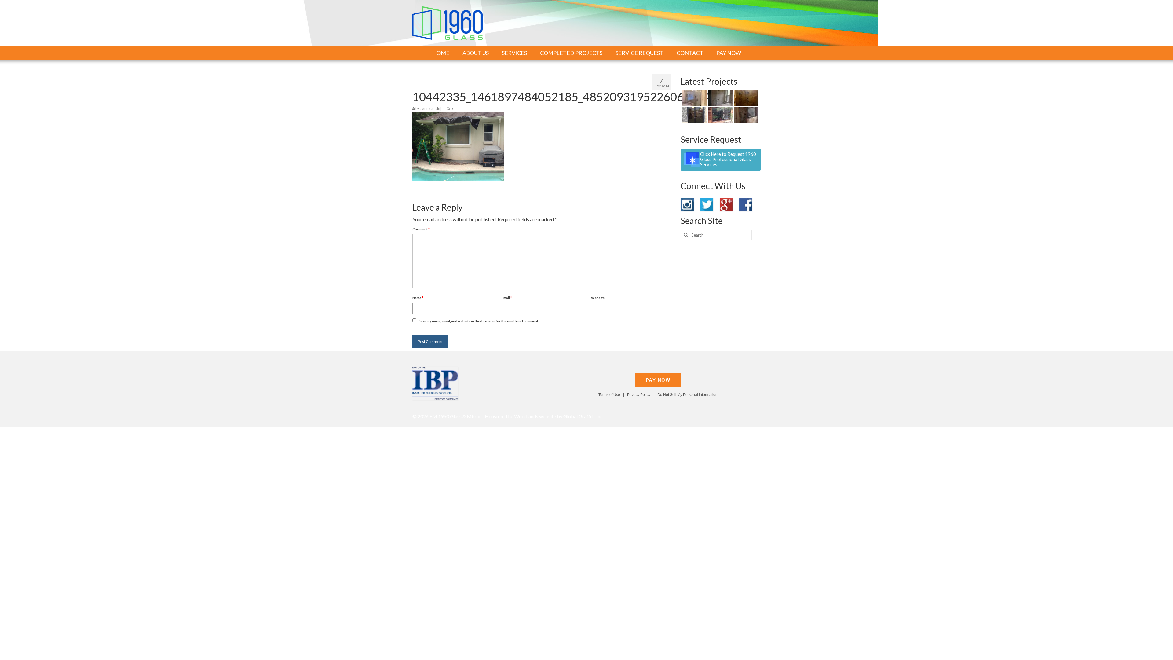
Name (417, 298)
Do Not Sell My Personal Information (687, 395)
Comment (421, 229)
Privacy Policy (638, 395)
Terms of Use (609, 395)
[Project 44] (745, 98)
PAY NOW (658, 380)
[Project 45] (720, 98)
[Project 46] (694, 98)
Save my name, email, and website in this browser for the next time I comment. (479, 321)
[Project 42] (720, 115)
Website (598, 298)
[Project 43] (694, 115)
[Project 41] (745, 115)
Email (507, 298)
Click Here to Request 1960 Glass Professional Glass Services (728, 159)
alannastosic (430, 109)
